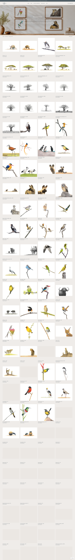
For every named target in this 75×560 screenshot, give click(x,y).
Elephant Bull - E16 (22, 462)
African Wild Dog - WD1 (41, 177)
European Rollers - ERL (41, 523)
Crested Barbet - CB (5, 401)
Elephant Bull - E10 (5, 462)
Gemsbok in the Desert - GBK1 (60, 523)
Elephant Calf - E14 (58, 462)
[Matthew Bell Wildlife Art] (5, 3)
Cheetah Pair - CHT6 (5, 381)
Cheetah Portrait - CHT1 (23, 381)
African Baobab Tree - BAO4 (24, 96)
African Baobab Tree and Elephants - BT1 (61, 116)
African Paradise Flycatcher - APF (24, 157)
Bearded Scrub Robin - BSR (24, 238)
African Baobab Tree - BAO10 (6, 96)
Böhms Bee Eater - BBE (41, 279)
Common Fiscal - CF (58, 381)
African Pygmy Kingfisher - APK (7, 177)
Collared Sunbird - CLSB (41, 381)
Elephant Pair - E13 (40, 503)
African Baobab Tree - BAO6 (59, 96)
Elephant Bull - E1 (58, 442)
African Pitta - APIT (58, 157)
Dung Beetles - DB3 (22, 442)
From (5, 56)
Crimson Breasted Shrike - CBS (24, 401)
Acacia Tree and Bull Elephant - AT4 (60, 55)
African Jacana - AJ (5, 157)
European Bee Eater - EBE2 (24, 523)
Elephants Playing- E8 (58, 503)
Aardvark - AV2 (22, 55)
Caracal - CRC (57, 340)
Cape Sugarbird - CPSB (6, 340)
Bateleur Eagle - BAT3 (5, 238)
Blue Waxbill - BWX (22, 279)
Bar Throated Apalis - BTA (23, 218)
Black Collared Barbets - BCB (42, 238)
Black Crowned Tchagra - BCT (60, 238)
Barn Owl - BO (40, 218)
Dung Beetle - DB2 (5, 442)
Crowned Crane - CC (41, 401)
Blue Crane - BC (5, 279)
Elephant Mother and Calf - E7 (24, 503)
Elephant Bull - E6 (40, 462)
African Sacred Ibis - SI (23, 177)
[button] (46, 3)
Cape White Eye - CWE (41, 340)
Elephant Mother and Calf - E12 (7, 503)
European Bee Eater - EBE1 (6, 523)
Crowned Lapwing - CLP (59, 401)
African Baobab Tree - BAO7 (6, 116)
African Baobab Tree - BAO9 (41, 116)
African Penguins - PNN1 (41, 157)
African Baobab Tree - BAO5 (41, 96)
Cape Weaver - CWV (23, 340)
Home (3, 36)
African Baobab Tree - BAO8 (24, 116)
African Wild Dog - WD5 (59, 177)
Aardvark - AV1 (5, 55)
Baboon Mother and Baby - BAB (7, 218)
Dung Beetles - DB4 (40, 442)
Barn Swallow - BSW (58, 218)
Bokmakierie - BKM (58, 279)
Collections (6, 36)
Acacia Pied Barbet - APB (41, 55)
